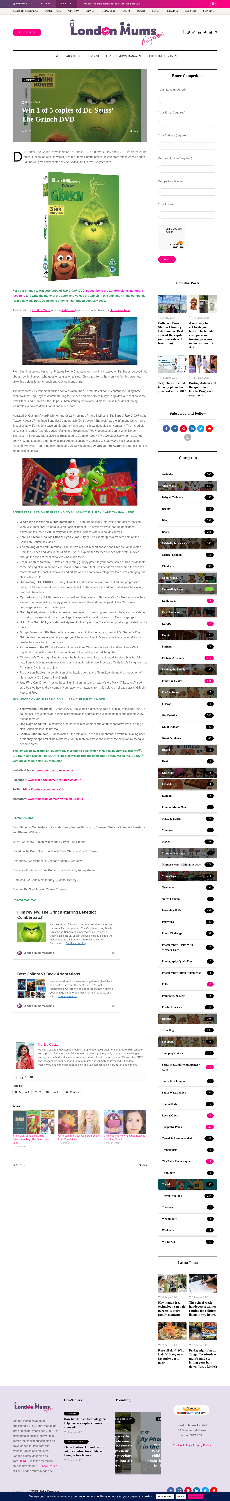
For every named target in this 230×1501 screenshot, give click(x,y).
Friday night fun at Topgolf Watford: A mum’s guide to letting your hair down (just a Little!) (203, 1358)
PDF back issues (46, 1465)
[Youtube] (31, 1077)
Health (156, 11)
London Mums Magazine (124, 56)
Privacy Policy (202, 1445)
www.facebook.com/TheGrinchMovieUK (55, 779)
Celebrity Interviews (25, 11)
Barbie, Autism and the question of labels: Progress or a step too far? (115, 3)
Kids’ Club (68, 310)
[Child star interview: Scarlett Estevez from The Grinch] (125, 1122)
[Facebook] (16, 1077)
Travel (90, 11)
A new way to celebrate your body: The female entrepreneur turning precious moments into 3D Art (201, 335)
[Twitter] (26, 1077)
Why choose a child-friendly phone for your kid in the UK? (172, 387)
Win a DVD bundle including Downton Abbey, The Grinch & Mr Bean (31, 1139)
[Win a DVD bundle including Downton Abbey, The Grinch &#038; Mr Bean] (34, 1122)
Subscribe (29, 32)
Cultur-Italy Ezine (164, 56)
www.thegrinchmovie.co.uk (54, 770)
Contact (93, 56)
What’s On (73, 11)
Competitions (53, 11)
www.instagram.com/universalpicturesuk (55, 798)
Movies (141, 11)
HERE (23, 1460)
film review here (120, 310)
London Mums (41, 310)
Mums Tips (191, 11)
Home (56, 56)
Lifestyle (172, 11)
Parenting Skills (76, 1442)
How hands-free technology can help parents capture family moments (172, 1309)
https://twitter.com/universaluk (43, 789)
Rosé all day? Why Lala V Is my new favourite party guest (171, 1356)
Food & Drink (108, 11)
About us (73, 56)
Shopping (208, 11)
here (22, 295)
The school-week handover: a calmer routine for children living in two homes (203, 1309)
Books (126, 11)
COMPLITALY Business (44, 1491)
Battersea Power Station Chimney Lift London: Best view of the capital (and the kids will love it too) (170, 333)
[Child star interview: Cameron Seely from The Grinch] (79, 1122)
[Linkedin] (21, 1077)
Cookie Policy (181, 1445)
